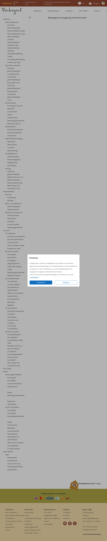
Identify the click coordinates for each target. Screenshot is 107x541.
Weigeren (66, 282)
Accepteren (41, 282)
